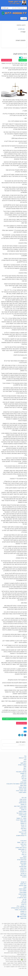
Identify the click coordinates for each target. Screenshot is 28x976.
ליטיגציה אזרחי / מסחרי (20, 909)
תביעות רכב (23, 896)
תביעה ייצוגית (23, 799)
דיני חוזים (24, 854)
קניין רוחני (24, 778)
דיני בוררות (23, 851)
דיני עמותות (23, 804)
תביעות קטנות (23, 801)
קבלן (25, 727)
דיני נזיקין (24, 775)
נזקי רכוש (24, 901)
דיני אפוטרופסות (22, 849)
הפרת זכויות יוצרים (21, 859)
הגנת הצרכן (23, 782)
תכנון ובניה (23, 902)
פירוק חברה (23, 840)
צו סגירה (24, 877)
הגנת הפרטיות (22, 866)
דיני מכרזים (23, 873)
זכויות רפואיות (23, 808)
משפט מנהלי (23, 863)
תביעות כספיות (22, 802)
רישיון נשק (23, 864)
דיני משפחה (23, 773)
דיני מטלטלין (23, 870)
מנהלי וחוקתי (23, 785)
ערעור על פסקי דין (21, 897)
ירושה (24, 768)
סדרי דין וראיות (22, 758)
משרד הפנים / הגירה (21, 790)
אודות (25, 887)
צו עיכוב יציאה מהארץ (21, 847)
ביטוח (24, 761)
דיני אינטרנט (23, 871)
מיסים (24, 770)
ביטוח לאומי (23, 763)
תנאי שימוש (23, 918)
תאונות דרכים (23, 890)
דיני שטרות (23, 882)
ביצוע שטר (23, 816)
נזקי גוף (24, 899)
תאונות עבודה (23, 892)
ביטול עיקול (23, 828)
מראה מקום (23, 821)
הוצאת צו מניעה (22, 894)
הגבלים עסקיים (22, 814)
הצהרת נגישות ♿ (21, 916)
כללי (25, 731)
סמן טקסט (25, 57)
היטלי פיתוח (23, 868)
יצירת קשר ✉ (22, 60)
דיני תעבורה (23, 913)
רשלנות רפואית (22, 792)
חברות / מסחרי (22, 787)
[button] (25, 735)
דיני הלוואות (23, 823)
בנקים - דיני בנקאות (21, 818)
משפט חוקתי (23, 875)
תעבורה (24, 780)
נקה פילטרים (21, 29)
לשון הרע (24, 830)
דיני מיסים (23, 827)
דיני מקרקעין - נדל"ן (21, 906)
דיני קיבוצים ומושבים (21, 835)
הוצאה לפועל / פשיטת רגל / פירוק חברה (16, 783)
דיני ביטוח (23, 846)
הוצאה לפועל (23, 858)
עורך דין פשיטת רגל (21, 813)
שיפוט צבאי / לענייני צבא (20, 806)
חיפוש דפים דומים (6, 60)
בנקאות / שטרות (22, 764)
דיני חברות (23, 825)
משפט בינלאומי (22, 811)
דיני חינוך (24, 852)
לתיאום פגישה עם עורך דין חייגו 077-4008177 (14, 719)
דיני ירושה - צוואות (21, 842)
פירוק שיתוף (23, 861)
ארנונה (24, 856)
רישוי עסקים (23, 883)
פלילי (25, 759)
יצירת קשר (23, 833)
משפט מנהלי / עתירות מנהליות (18, 908)
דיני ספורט (23, 809)
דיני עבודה (23, 777)
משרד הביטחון (22, 789)
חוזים (25, 766)
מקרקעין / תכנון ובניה (21, 771)
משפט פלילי (23, 915)
